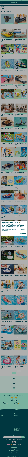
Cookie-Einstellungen (5, 231)
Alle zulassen (23, 233)
